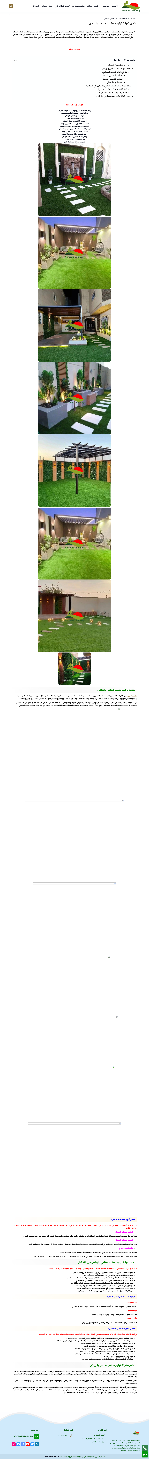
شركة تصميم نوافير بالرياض (74, 118)
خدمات (106, 6)
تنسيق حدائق (92, 6)
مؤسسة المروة (131, 696)
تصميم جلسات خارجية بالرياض (74, 139)
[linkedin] (23, 1444)
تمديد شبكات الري (62, 6)
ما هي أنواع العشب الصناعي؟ (114, 72)
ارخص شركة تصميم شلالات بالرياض (74, 137)
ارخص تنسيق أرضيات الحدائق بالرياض (74, 131)
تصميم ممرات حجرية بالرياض (74, 142)
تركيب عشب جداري (98, 1442)
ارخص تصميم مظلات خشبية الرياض (74, 134)
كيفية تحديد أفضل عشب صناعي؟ (112, 89)
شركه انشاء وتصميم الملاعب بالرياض (74, 113)
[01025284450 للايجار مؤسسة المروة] (130, 6)
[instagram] (14, 1444)
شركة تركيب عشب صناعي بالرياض (116, 68)
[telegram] (18, 1444)
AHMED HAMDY (51, 1456)
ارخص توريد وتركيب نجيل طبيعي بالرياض (74, 126)
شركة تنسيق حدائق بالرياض (74, 116)
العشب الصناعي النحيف (113, 75)
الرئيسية (115, 6)
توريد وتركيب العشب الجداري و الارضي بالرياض (74, 129)
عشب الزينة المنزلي (115, 82)
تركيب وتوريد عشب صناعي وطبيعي (93, 1438)
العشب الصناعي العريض (112, 79)
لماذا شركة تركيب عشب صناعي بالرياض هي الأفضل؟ (108, 86)
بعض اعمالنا (47, 6)
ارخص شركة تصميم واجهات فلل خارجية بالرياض (74, 110)
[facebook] (37, 1444)
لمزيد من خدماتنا (115, 65)
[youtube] (28, 1444)
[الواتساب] (145, 1454)
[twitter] (32, 1444)
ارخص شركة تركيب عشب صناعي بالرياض (74, 124)
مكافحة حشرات (78, 6)
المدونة (36, 6)
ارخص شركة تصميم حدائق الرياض (74, 121)
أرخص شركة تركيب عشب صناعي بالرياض (113, 96)
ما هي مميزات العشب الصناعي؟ (113, 93)
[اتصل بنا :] (145, 1448)
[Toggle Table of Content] (15, 60)
